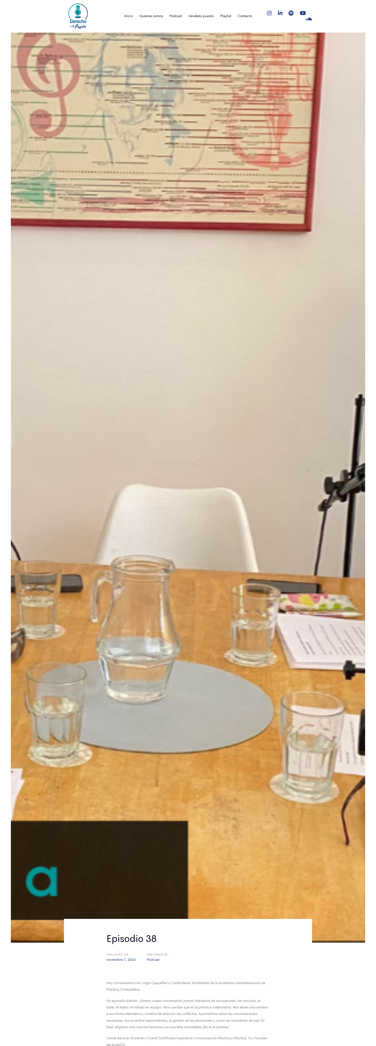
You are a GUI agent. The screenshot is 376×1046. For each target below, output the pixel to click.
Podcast (153, 960)
